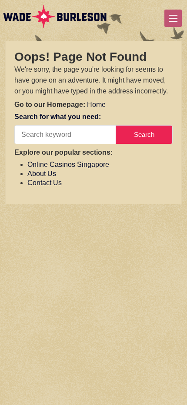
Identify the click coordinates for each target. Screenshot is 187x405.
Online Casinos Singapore (68, 164)
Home (96, 104)
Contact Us (44, 182)
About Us (41, 173)
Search (144, 134)
